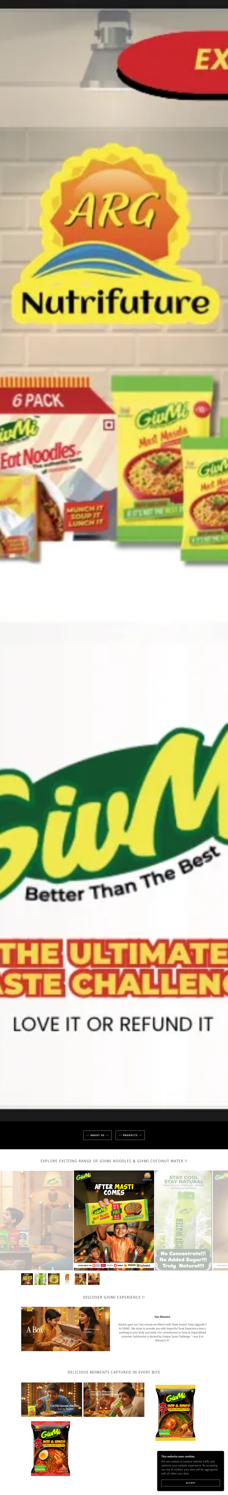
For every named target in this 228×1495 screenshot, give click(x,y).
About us (97, 1135)
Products (130, 1135)
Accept (190, 1483)
